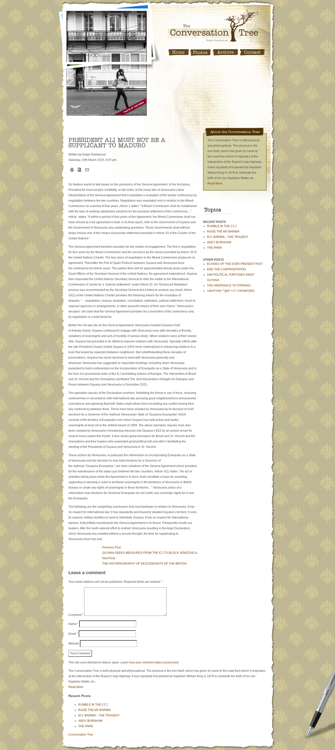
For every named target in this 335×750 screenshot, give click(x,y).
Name (73, 624)
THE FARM (214, 247)
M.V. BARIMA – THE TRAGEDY (227, 237)
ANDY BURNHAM (219, 242)
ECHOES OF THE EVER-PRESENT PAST (235, 264)
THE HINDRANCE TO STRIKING (229, 285)
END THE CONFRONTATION (226, 269)
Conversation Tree (80, 734)
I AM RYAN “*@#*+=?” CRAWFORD (231, 291)
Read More (214, 183)
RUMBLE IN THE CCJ (221, 226)
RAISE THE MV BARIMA (223, 231)
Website (73, 643)
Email (73, 633)
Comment (75, 615)
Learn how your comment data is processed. (149, 662)
